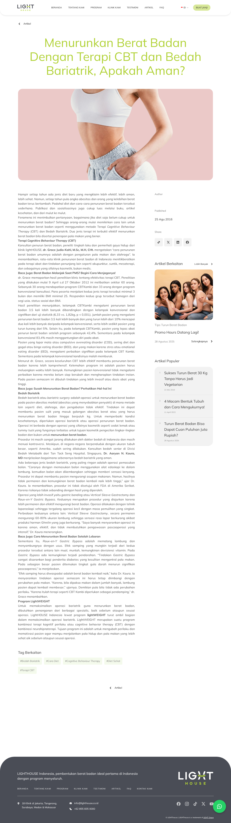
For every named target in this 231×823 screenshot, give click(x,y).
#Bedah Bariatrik (30, 661)
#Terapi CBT (27, 670)
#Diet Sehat (113, 661)
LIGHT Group (208, 817)
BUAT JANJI (202, 7)
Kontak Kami (144, 788)
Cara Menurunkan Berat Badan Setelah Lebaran (67, 536)
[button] (159, 242)
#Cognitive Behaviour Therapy (82, 661)
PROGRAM (96, 7)
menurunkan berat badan (68, 435)
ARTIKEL (149, 7)
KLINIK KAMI (114, 7)
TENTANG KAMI (76, 7)
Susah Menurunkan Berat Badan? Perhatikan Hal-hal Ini (73, 388)
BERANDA (56, 7)
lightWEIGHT (96, 615)
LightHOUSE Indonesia (46, 615)
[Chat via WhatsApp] (219, 806)
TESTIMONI (132, 7)
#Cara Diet (52, 661)
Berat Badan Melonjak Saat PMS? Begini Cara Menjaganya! (75, 273)
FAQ (162, 7)
